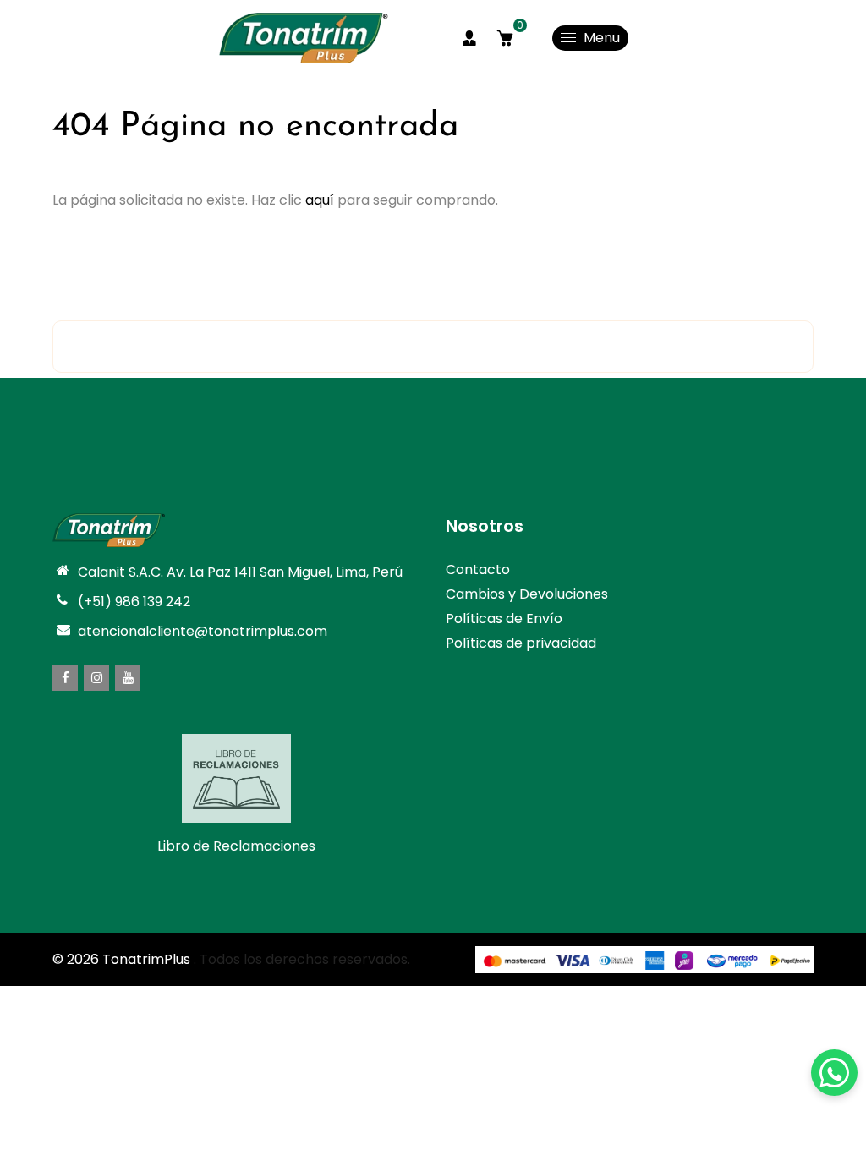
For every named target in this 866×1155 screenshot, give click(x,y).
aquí (319, 200)
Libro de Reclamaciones (236, 846)
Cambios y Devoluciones (527, 594)
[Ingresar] (469, 38)
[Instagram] (96, 678)
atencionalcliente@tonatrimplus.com (202, 631)
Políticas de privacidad (521, 643)
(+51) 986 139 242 (134, 601)
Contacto (478, 569)
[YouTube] (127, 678)
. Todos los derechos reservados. (302, 959)
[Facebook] (65, 678)
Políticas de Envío (504, 618)
